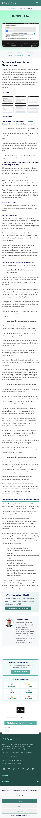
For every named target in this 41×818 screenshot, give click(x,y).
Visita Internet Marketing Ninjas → (20, 723)
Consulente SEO (29, 685)
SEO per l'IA (29, 691)
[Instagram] (14, 769)
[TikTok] (28, 769)
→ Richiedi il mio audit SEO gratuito (18, 608)
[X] (23, 769)
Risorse (5, 781)
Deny (19, 806)
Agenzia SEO (12, 8)
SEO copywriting (12, 697)
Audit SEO (12, 691)
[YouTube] (9, 769)
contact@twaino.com (15, 760)
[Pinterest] (18, 769)
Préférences (19, 811)
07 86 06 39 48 (12, 756)
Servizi (5, 776)
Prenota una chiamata (21, 671)
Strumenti (20, 8)
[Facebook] (33, 769)
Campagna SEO (12, 685)
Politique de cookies (16, 815)
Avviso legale (25, 815)
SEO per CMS (28, 697)
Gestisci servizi (20, 795)
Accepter (19, 801)
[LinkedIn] (4, 769)
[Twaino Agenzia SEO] (11, 738)
